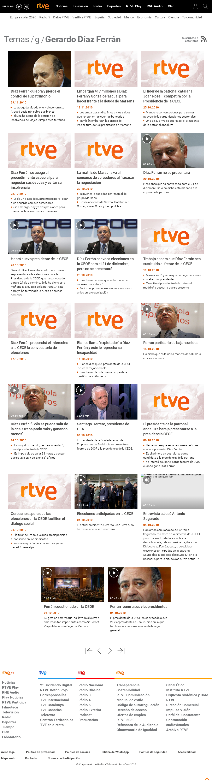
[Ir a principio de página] (207, 779)
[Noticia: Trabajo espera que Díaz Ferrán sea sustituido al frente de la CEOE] (172, 254)
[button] (88, 650)
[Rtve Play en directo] (19, 6)
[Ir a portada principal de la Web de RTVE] (19, 672)
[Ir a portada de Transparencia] (163, 674)
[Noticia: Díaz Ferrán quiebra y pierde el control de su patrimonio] (39, 86)
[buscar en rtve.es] (205, 6)
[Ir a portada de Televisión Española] (57, 674)
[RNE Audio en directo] (26, 6)
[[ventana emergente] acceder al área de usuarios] (195, 6)
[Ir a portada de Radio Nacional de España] (95, 674)
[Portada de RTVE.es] (43, 6)
